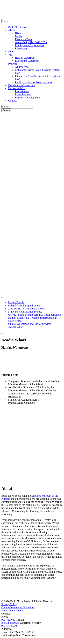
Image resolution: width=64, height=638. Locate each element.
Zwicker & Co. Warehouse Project (26, 308)
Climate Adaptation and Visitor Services (29, 323)
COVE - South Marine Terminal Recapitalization (34, 314)
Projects (12, 116)
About (4, 610)
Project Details (16, 302)
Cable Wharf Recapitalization (24, 305)
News (12, 610)
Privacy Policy (9, 604)
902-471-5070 (9, 625)
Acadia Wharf (15, 326)
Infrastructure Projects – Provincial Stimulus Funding (15, 127)
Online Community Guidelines (17, 607)
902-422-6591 (9, 619)
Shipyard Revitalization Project (25, 311)
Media (19, 610)
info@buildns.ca (10, 622)
